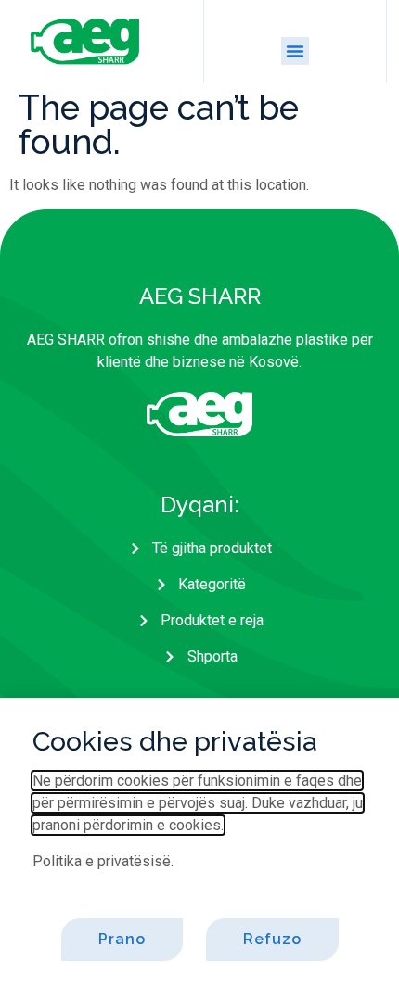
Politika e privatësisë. (103, 861)
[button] (295, 51)
